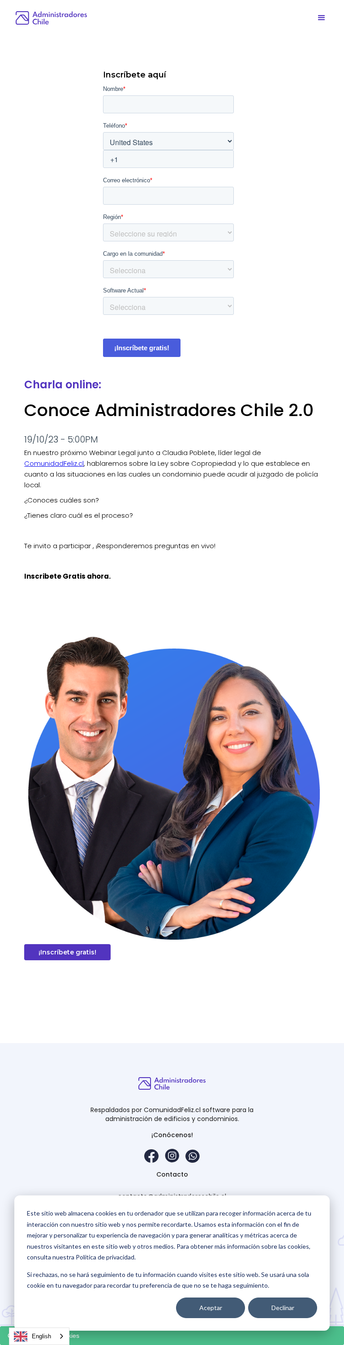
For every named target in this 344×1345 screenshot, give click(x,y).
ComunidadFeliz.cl (54, 463)
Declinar (282, 1307)
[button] (321, 17)
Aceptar (210, 1307)
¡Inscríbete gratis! (67, 952)
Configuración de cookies (43, 1335)
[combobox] (39, 1336)
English (41, 1336)
